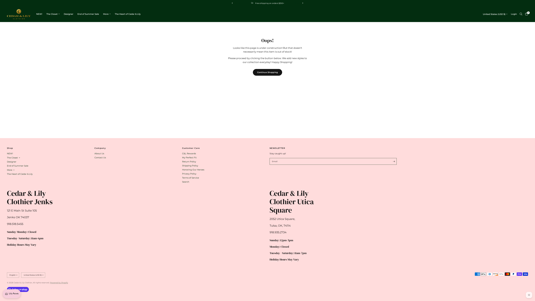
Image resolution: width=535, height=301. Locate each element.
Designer (68, 14)
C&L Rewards (189, 153)
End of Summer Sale (88, 14)
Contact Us (100, 157)
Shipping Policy (190, 165)
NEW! (39, 14)
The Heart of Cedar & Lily (128, 14)
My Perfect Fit (189, 157)
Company (100, 148)
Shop (10, 148)
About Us (99, 153)
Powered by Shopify (59, 282)
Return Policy (189, 161)
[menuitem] (39, 14)
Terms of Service (190, 177)
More (106, 14)
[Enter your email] (394, 161)
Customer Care (191, 148)
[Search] (521, 14)
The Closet (52, 14)
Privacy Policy (189, 173)
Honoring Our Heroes (193, 169)
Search (185, 181)
